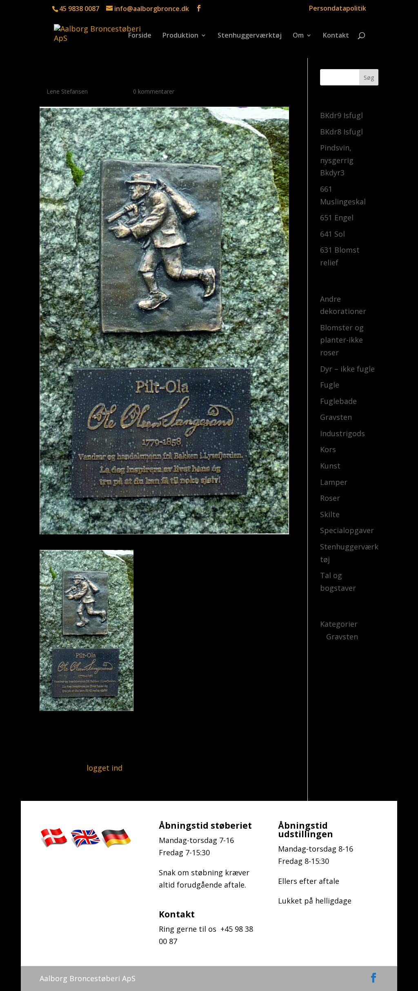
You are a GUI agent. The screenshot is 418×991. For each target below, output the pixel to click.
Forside (139, 36)
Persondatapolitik (337, 9)
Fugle (329, 385)
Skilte (330, 514)
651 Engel (337, 217)
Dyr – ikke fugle (347, 369)
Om (298, 36)
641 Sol (332, 234)
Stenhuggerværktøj (250, 36)
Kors (328, 449)
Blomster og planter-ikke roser (342, 340)
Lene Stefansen (67, 91)
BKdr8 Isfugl (341, 132)
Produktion (180, 36)
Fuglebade (338, 401)
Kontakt (336, 36)
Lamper (333, 482)
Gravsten (336, 417)
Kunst (330, 466)
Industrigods (342, 433)
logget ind (104, 768)
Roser (330, 498)
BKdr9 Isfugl (341, 115)
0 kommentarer (153, 91)
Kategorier (339, 624)
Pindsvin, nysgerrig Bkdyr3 (337, 160)
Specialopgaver (347, 530)
